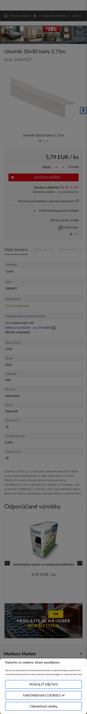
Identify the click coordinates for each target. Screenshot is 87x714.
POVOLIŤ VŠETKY (43, 684)
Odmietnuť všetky (43, 706)
